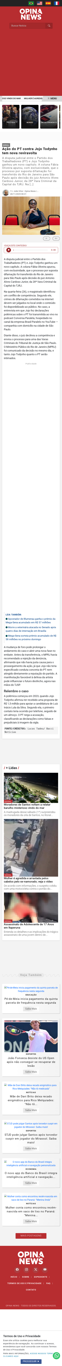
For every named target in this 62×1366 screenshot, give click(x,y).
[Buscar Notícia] (49, 26)
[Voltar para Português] (31, 3)
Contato (31, 1290)
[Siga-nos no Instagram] (26, 1270)
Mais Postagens (31, 1235)
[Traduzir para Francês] (56, 3)
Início (15, 1277)
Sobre (27, 1277)
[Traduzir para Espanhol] (48, 3)
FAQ (49, 1283)
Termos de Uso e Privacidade (25, 1283)
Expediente (42, 1277)
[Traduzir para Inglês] (39, 3)
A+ (56, 238)
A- (47, 238)
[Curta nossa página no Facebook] (17, 1270)
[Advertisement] (31, 63)
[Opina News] (31, 14)
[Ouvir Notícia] (8, 250)
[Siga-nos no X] (36, 1270)
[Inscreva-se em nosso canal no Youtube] (45, 1270)
